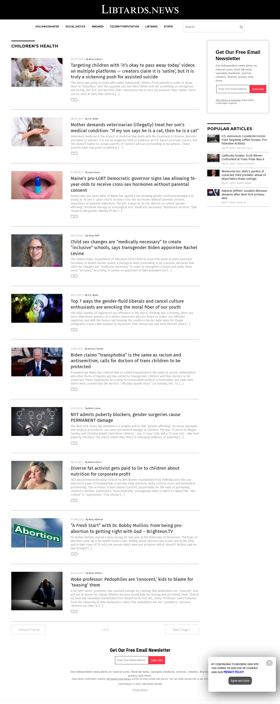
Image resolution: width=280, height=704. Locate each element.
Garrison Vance (245, 148)
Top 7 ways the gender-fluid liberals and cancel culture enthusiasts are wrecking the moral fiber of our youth (127, 304)
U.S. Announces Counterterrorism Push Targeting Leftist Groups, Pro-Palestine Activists (245, 139)
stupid (168, 26)
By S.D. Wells (91, 118)
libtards (151, 26)
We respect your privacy (119, 679)
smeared (98, 26)
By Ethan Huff (92, 235)
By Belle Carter (93, 408)
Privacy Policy (140, 689)
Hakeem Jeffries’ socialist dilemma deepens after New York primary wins (244, 194)
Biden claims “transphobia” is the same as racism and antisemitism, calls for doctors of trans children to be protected (126, 360)
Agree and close (240, 680)
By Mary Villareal (94, 519)
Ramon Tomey (244, 183)
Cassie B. (241, 202)
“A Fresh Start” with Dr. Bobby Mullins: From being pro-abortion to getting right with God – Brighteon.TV (127, 528)
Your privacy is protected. (228, 100)
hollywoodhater (47, 26)
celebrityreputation (124, 26)
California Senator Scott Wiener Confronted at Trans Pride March (243, 157)
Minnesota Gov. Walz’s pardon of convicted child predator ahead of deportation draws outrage (244, 175)
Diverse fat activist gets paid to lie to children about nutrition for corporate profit (125, 471)
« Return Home (28, 630)
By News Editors (94, 59)
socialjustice (75, 26)
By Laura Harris (92, 172)
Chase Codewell (245, 163)
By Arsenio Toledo (94, 348)
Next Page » (182, 630)
